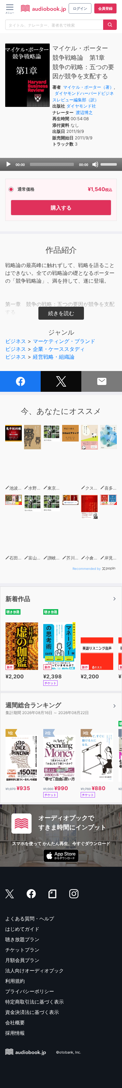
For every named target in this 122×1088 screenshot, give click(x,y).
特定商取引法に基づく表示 (34, 1002)
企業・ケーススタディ (59, 349)
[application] (61, 164)
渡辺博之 (84, 112)
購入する (61, 207)
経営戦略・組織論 (54, 356)
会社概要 (15, 1022)
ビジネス (15, 341)
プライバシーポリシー (29, 991)
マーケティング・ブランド (64, 341)
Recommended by (87, 568)
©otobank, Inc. (68, 1052)
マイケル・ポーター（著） (88, 87)
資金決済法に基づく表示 (32, 1012)
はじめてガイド (22, 929)
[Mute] (95, 164)
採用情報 (15, 1033)
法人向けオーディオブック (34, 970)
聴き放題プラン (22, 939)
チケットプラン (22, 950)
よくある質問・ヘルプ (29, 918)
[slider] (110, 164)
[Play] (8, 164)
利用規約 (15, 981)
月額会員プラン (22, 960)
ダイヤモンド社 (81, 106)
